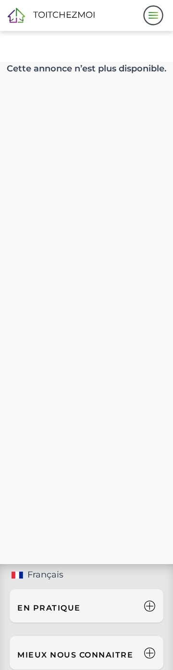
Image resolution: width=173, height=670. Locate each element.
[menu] (153, 15)
